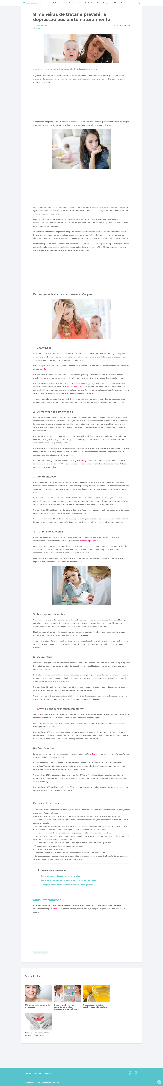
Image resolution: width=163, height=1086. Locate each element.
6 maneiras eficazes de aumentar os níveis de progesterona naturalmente (66, 1007)
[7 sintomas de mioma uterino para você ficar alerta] (38, 1021)
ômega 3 (85, 461)
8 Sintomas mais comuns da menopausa (37, 1006)
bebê (65, 810)
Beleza (97, 3)
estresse (84, 635)
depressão (96, 754)
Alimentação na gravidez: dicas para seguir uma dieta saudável (68, 880)
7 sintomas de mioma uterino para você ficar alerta (38, 1034)
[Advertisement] (81, 102)
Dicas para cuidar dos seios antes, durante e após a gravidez (67, 885)
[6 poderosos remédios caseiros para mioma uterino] (96, 994)
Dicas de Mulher (41, 25)
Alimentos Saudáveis (85, 3)
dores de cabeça (85, 244)
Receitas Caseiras (69, 3)
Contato (28, 1074)
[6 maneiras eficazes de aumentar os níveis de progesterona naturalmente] (67, 994)
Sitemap (47, 1074)
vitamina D (40, 369)
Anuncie (37, 1074)
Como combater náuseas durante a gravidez (60, 876)
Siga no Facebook (136, 1073)
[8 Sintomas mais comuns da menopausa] (38, 994)
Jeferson (38, 28)
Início (35, 69)
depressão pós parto (73, 387)
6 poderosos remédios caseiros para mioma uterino (96, 1006)
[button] (139, 2)
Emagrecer (107, 3)
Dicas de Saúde (54, 3)
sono (37, 714)
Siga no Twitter (130, 1073)
